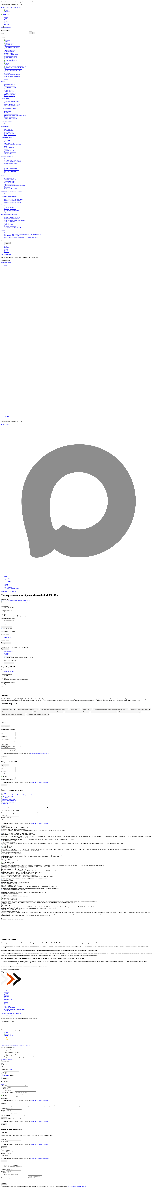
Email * (3, 1089)
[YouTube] (4, 1025)
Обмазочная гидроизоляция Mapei (139, 709)
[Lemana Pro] (7, 1040)
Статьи (6, 1004)
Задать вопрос (4, 649)
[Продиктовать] (30, 32)
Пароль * (3, 1090)
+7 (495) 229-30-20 (16, 7)
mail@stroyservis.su (6, 7)
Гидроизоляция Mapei (7, 709)
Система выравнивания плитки (12, 70)
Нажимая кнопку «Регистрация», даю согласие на (26, 1100)
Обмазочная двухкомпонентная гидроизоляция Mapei (47, 711)
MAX (5, 265)
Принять (84, 1186)
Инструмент (7, 73)
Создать (11, 1069)
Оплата (6, 21)
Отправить (3, 756)
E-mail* (3, 1155)
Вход (2, 27)
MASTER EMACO (9, 671)
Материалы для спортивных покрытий (14, 67)
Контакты (6, 24)
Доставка (6, 20)
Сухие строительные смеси (11, 47)
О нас (5, 18)
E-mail (2, 1072)
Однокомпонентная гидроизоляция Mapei (76, 711)
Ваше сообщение (5, 1115)
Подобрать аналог (5, 643)
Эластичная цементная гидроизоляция (37, 714)
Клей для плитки (8, 53)
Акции (6, 22)
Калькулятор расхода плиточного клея (14, 1009)
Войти (2, 1084)
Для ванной (86, 709)
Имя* (2, 815)
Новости (6, 992)
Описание (6, 653)
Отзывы (6, 654)
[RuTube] (4, 1027)
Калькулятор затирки (9, 1007)
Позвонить (9, 581)
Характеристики (8, 651)
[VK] (5, 1024)
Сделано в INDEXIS (24, 1045)
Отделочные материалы (10, 56)
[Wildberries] (7, 1034)
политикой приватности (74, 1186)
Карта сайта (7, 1010)
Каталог (8, 243)
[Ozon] (6, 1032)
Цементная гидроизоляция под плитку (128, 711)
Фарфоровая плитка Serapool (12, 76)
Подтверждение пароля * (7, 1092)
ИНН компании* (5, 1174)
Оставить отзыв (5, 726)
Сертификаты (7, 1006)
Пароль (3, 1074)
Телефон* (3, 817)
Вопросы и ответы (9, 999)
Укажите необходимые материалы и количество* (14, 1178)
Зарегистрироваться (6, 1059)
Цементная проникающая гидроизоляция (12, 714)
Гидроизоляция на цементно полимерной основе (53, 709)
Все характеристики (6, 627)
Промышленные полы (10, 61)
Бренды (6, 17)
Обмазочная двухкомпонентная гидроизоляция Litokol (15, 711)
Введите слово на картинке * (9, 1096)
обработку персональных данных (39, 753)
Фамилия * (4, 1087)
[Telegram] (7, 11)
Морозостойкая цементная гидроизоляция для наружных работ (110, 709)
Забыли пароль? (5, 1075)
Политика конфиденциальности (9, 1045)
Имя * (2, 1085)
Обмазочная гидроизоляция (8, 591)
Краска (6, 64)
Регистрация (7, 27)
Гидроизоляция (8, 44)
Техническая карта (7, 637)
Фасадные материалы (10, 59)
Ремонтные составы (9, 50)
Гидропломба (74, 709)
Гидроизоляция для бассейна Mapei (26, 709)
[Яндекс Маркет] (9, 1035)
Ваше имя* (4, 1108)
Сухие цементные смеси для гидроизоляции (102, 711)
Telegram (6, 416)
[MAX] (6, 10)
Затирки (6, 41)
